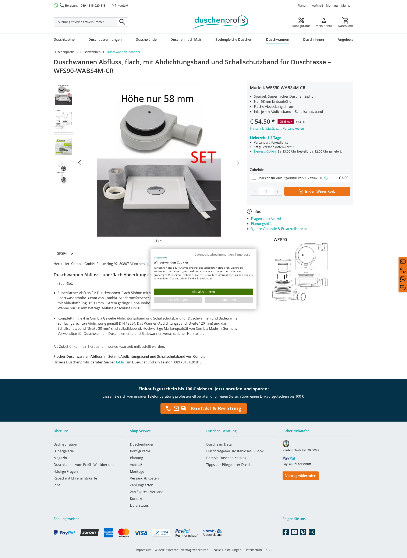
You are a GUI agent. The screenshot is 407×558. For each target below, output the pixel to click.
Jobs (57, 485)
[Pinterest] (303, 531)
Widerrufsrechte (166, 550)
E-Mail (120, 362)
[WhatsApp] (403, 279)
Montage (332, 5)
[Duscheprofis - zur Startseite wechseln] (220, 21)
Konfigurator (140, 451)
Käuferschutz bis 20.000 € (301, 450)
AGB (269, 550)
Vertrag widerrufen (300, 475)
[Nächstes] (238, 162)
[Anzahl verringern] (254, 191)
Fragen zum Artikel (266, 218)
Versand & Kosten (144, 478)
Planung (303, 5)
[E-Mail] (403, 261)
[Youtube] (294, 531)
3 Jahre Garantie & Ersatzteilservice (279, 228)
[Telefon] (403, 270)
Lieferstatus (139, 505)
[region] (147, 162)
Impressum (143, 550)
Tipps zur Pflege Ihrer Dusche (229, 464)
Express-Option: (265, 151)
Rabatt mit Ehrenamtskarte (75, 478)
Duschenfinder (142, 444)
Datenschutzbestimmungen (214, 254)
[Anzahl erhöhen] (277, 191)
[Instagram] (312, 531)
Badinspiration (65, 444)
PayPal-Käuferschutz (297, 464)
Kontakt (122, 5)
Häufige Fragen (66, 471)
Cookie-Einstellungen (226, 550)
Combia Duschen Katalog (226, 458)
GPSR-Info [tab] (65, 253)
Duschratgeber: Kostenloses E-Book (234, 451)
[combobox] (85, 22)
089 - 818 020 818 (93, 5)
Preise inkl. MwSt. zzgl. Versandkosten (277, 128)
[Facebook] (286, 531)
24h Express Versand (146, 491)
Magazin (347, 5)
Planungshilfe (262, 223)
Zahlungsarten (141, 485)
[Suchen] (122, 22)
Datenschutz (253, 550)
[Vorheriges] (79, 162)
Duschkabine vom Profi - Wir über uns (84, 464)
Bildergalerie (64, 451)
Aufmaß (317, 5)
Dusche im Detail (219, 444)
